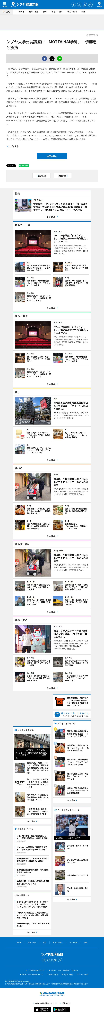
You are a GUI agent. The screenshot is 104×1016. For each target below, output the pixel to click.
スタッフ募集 (83, 975)
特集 (83, 11)
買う (45, 11)
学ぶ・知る (72, 11)
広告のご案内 (68, 975)
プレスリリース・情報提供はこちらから (64, 970)
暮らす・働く (57, 11)
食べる (21, 11)
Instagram (85, 5)
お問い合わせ (53, 975)
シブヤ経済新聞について (36, 970)
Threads (90, 5)
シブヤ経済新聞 (24, 4)
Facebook (74, 5)
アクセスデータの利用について (32, 975)
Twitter (79, 5)
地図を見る (52, 156)
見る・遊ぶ (34, 11)
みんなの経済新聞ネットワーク (52, 994)
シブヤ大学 (13, 146)
